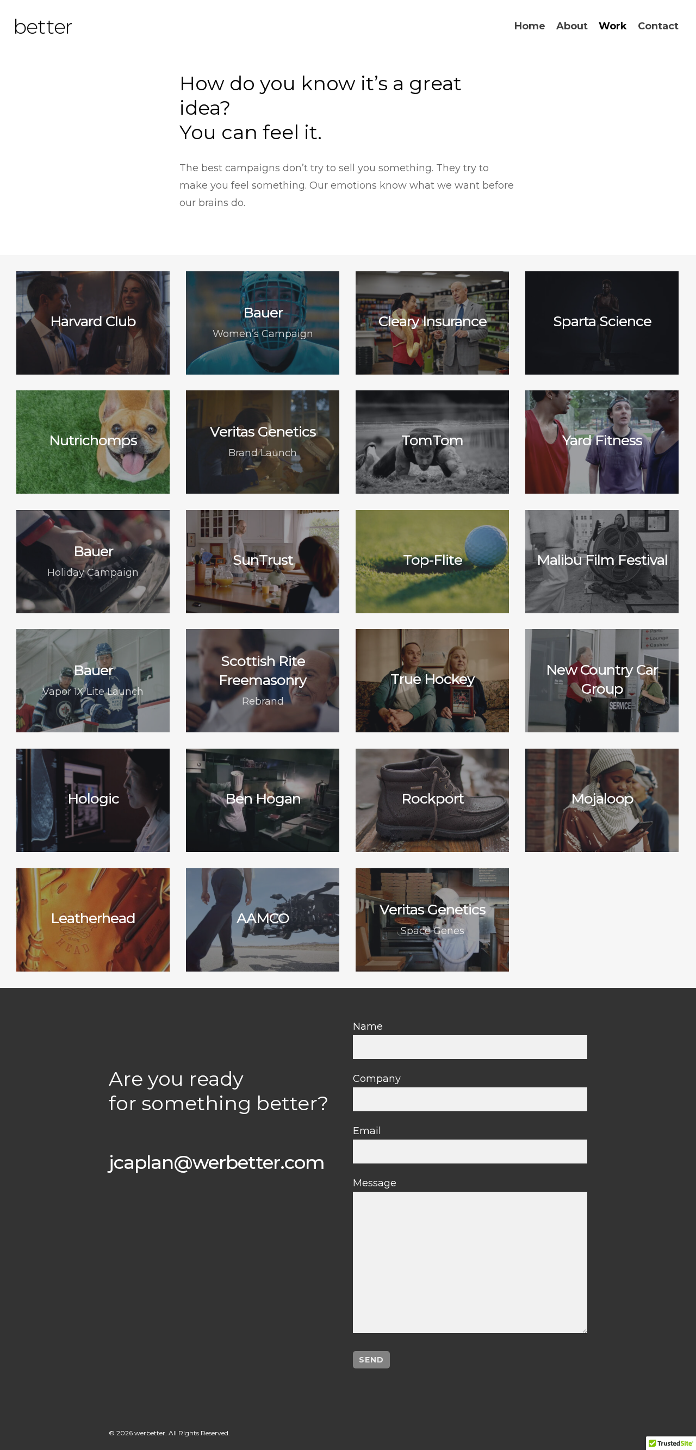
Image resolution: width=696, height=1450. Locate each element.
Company (377, 1079)
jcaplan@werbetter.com (217, 1162)
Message (374, 1183)
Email (367, 1131)
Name (368, 1026)
